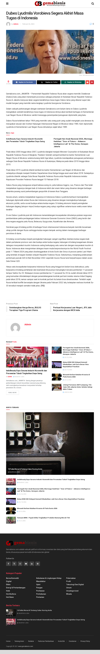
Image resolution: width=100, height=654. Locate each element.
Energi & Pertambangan (15, 588)
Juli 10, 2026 (68, 369)
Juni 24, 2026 (68, 392)
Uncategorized (72, 591)
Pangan (39, 588)
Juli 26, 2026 (68, 357)
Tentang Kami (19, 641)
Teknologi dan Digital (75, 584)
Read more (12, 392)
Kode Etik (61, 641)
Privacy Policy (85, 641)
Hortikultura (11, 594)
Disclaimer (72, 641)
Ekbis (8, 584)
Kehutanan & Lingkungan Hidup (48, 578)
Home (8, 641)
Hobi (8, 591)
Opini (38, 584)
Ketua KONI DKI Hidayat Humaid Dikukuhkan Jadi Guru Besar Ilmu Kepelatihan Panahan (76, 364)
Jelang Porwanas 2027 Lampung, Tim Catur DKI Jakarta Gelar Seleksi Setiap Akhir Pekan (77, 387)
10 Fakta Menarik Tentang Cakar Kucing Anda (25, 469)
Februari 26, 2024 (28, 24)
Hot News (10, 597)
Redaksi (31, 641)
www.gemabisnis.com (25, 646)
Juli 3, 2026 (21, 520)
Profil (68, 581)
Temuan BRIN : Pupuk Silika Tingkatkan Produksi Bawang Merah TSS (43, 518)
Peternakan (71, 578)
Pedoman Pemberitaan (46, 641)
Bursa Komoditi (12, 578)
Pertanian (40, 597)
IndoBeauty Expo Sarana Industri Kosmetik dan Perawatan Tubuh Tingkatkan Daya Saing (51, 479)
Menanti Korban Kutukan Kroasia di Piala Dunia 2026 (37, 508)
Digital (8, 581)
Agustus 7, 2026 (19, 376)
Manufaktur (41, 581)
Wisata (69, 594)
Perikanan (40, 591)
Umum (10, 365)
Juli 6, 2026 (67, 380)
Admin (15, 24)
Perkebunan (41, 594)
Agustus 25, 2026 (14, 472)
